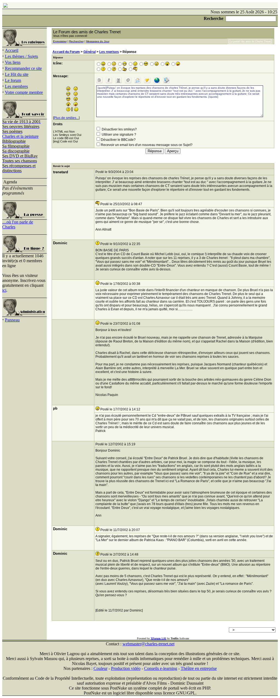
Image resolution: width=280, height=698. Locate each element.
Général (89, 52)
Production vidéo (126, 668)
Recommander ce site (23, 68)
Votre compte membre (24, 92)
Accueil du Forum (66, 52)
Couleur (100, 668)
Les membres (16, 86)
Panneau (12, 320)
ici (4, 290)
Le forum (13, 80)
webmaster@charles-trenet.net (148, 644)
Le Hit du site (16, 74)
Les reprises (109, 52)
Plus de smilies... (66, 118)
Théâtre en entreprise (199, 668)
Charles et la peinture (20, 136)
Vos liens (13, 62)
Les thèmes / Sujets (21, 56)
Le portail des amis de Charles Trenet (250, 41)
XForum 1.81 (158, 638)
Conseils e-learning (160, 668)
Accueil (11, 50)
